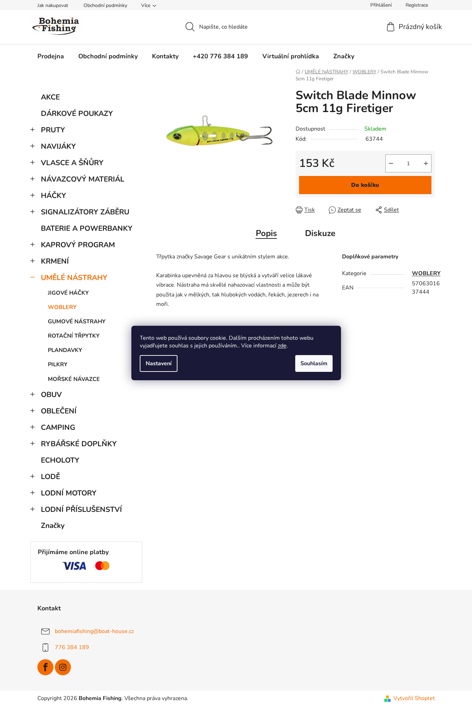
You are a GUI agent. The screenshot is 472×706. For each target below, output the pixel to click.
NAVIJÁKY (58, 146)
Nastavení (159, 363)
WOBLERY (62, 307)
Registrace (417, 5)
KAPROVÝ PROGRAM (78, 245)
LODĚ (50, 476)
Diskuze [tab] (320, 233)
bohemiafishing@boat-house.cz (94, 631)
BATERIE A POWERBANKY (86, 228)
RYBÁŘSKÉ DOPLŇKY (79, 444)
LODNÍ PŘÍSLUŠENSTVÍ (81, 509)
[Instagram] (63, 667)
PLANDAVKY (65, 350)
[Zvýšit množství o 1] (426, 163)
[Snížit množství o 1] (391, 163)
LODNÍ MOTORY (68, 493)
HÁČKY (53, 195)
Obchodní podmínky (105, 5)
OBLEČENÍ (59, 411)
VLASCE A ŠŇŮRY (72, 163)
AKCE (50, 97)
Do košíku (365, 185)
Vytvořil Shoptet (414, 698)
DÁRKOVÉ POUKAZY (77, 113)
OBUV (51, 394)
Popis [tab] (266, 233)
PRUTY (53, 130)
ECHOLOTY (60, 460)
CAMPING (58, 427)
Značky (53, 525)
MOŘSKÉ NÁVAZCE (74, 379)
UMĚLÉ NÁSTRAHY (74, 277)
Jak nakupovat (52, 5)
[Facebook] (45, 667)
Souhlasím (313, 363)
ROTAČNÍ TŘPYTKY (74, 336)
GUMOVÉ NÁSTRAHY (77, 321)
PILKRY (57, 364)
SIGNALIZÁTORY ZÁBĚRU (85, 212)
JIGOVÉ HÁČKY (68, 293)
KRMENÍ (55, 261)
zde (282, 346)
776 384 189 (72, 647)
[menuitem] (50, 56)
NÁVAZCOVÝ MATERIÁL (82, 179)
